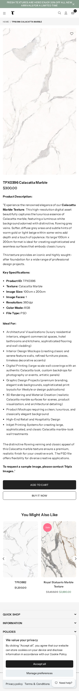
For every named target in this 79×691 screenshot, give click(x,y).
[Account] (66, 13)
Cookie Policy (58, 654)
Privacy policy (14, 684)
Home (6, 22)
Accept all (39, 664)
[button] (72, 13)
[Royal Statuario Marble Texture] (58, 549)
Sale (47, 527)
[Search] (59, 13)
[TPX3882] (20, 549)
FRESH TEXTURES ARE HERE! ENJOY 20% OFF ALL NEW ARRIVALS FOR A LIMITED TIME (39, 4)
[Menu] (4, 13)
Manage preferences (39, 673)
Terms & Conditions (37, 684)
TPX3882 (20, 582)
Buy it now (39, 495)
